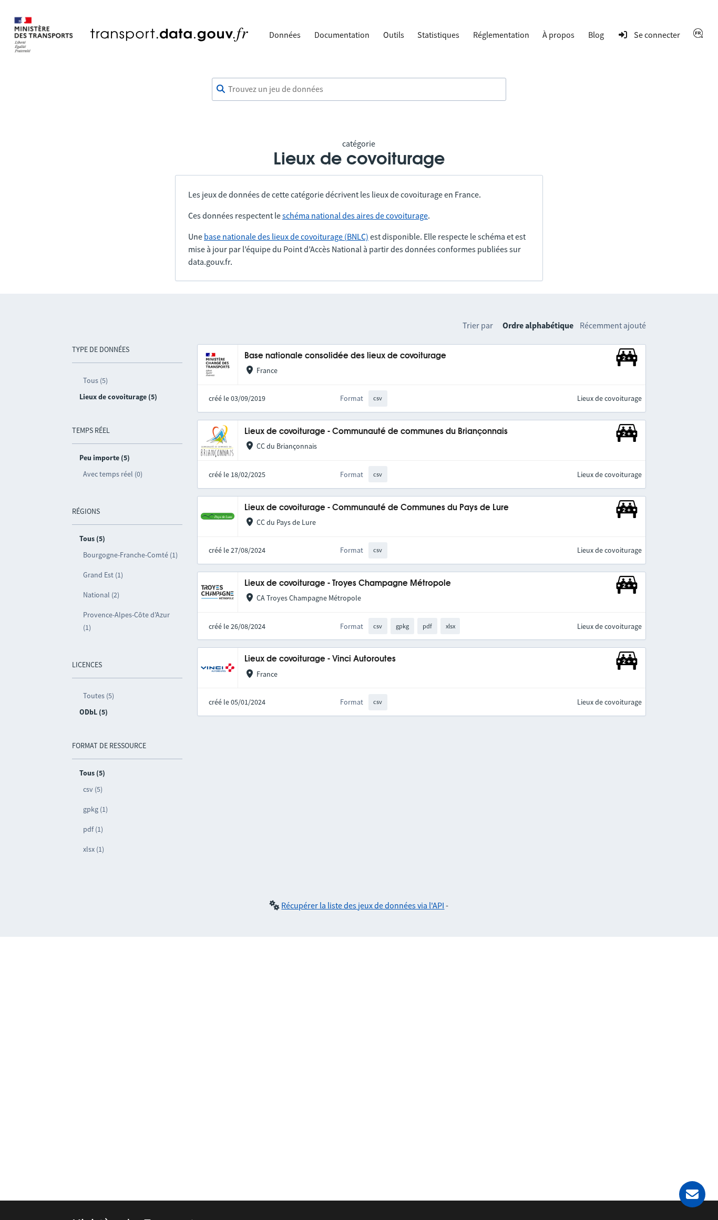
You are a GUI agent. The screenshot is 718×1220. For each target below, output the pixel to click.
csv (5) (92, 789)
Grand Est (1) (103, 575)
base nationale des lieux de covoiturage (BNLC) (286, 236)
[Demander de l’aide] (692, 1194)
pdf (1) (93, 829)
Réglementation (501, 34)
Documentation (342, 34)
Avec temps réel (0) (112, 474)
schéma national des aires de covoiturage (355, 215)
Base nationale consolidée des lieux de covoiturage (345, 356)
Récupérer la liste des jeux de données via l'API (362, 905)
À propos (558, 34)
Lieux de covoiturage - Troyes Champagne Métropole (347, 583)
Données (285, 34)
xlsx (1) (93, 849)
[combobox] (359, 89)
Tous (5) (95, 380)
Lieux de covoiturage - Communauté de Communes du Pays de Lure (376, 508)
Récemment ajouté (613, 325)
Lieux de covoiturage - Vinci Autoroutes (320, 659)
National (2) (101, 594)
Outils (393, 34)
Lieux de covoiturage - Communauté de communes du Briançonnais (376, 432)
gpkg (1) (95, 809)
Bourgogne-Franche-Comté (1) (130, 555)
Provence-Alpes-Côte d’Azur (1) (126, 621)
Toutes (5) (98, 695)
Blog (596, 34)
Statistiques (438, 34)
